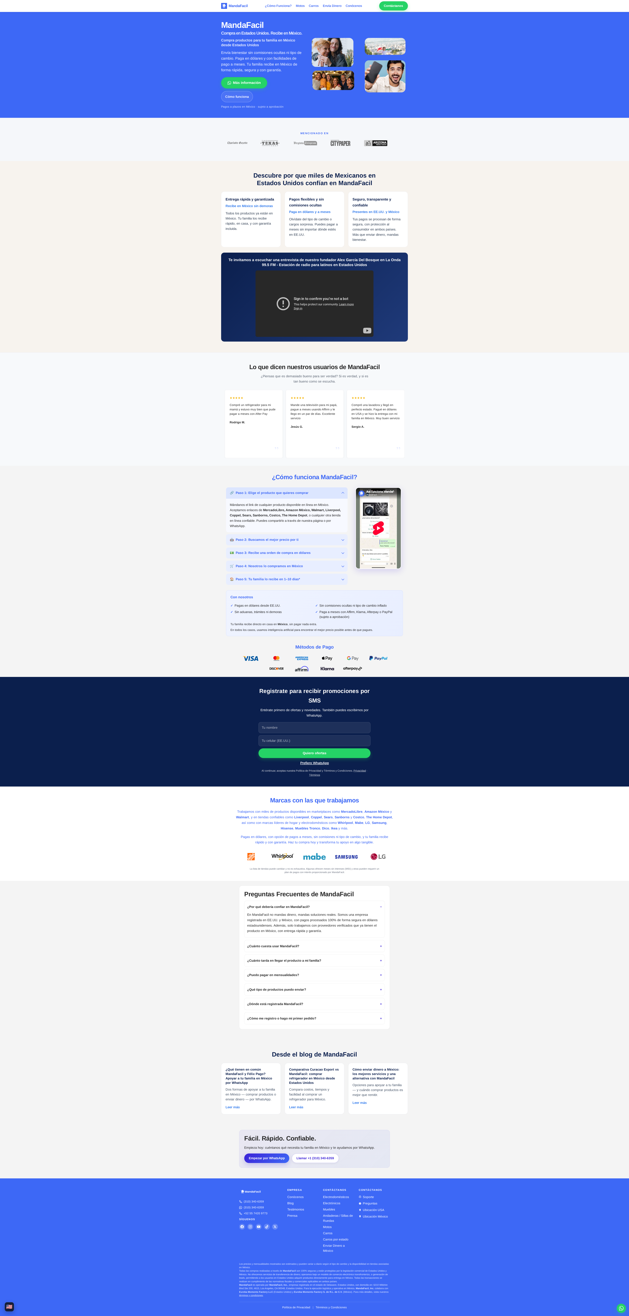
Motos (300, 6)
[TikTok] (267, 1227)
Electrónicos (331, 1203)
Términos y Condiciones (331, 1307)
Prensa (292, 1215)
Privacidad (359, 770)
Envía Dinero (332, 6)
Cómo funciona (237, 96)
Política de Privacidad (296, 1307)
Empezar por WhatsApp (267, 1158)
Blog (290, 1203)
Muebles (329, 1209)
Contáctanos (393, 6)
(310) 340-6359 (254, 1201)
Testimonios (295, 1209)
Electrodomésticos (336, 1197)
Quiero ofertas (314, 753)
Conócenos (354, 6)
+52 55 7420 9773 (255, 1213)
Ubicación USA (373, 1210)
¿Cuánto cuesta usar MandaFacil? (273, 946)
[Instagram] (250, 1227)
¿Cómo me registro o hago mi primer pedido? (281, 1018)
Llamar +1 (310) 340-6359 (315, 1158)
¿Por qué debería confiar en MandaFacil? (278, 907)
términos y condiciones (251, 1295)
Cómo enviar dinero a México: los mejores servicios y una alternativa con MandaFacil (376, 1074)
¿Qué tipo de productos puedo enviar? (276, 989)
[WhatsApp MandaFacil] (621, 1308)
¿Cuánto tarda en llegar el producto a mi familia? (284, 960)
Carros (314, 6)
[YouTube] (259, 1227)
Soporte (368, 1197)
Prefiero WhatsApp (314, 763)
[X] (275, 1227)
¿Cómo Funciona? (278, 6)
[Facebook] (242, 1227)
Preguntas (370, 1203)
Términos (314, 774)
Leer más (233, 1107)
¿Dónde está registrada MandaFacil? (275, 1004)
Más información (247, 83)
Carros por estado (335, 1239)
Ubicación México (375, 1216)
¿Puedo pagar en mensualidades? (273, 975)
